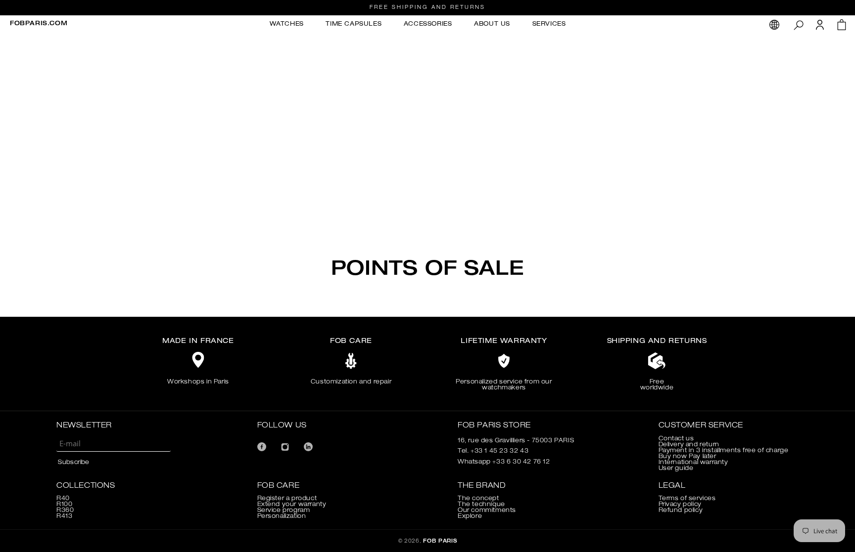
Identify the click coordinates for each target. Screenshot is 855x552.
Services (549, 24)
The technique (481, 505)
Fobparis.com (38, 24)
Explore (470, 516)
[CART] (842, 27)
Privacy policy (680, 505)
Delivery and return (689, 445)
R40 (63, 499)
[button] (798, 24)
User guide (676, 468)
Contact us (676, 439)
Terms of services (687, 499)
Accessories (428, 24)
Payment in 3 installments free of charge (724, 451)
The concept (478, 499)
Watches (287, 24)
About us (492, 24)
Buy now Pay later (687, 457)
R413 (64, 516)
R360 (65, 510)
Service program (283, 510)
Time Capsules (353, 24)
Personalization (281, 516)
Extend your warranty (292, 505)
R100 (64, 505)
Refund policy (681, 510)
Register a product (287, 499)
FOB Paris (440, 541)
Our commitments (487, 510)
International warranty (693, 463)
